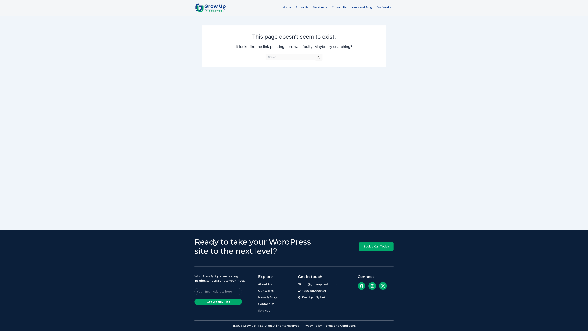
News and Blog (361, 7)
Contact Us (339, 7)
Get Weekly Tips (218, 302)
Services (318, 7)
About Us (302, 7)
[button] (320, 7)
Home (287, 7)
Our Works (384, 7)
